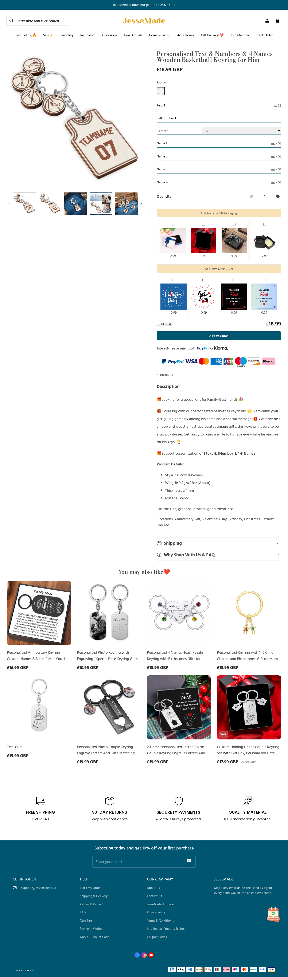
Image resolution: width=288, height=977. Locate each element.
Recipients (88, 35)
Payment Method (92, 928)
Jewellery (67, 35)
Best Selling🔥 (25, 35)
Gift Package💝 (212, 35)
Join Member (239, 35)
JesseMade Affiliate (160, 904)
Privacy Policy (156, 912)
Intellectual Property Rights (165, 928)
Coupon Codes (157, 936)
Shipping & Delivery (94, 896)
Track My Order (90, 887)
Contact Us (154, 896)
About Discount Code (94, 936)
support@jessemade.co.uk (38, 887)
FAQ (83, 912)
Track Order (264, 35)
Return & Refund (91, 904)
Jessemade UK (27, 970)
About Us (153, 887)
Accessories (185, 35)
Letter (163, 130)
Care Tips (86, 920)
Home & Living (159, 35)
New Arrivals (133, 35)
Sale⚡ (48, 35)
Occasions (109, 35)
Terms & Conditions (160, 920)
